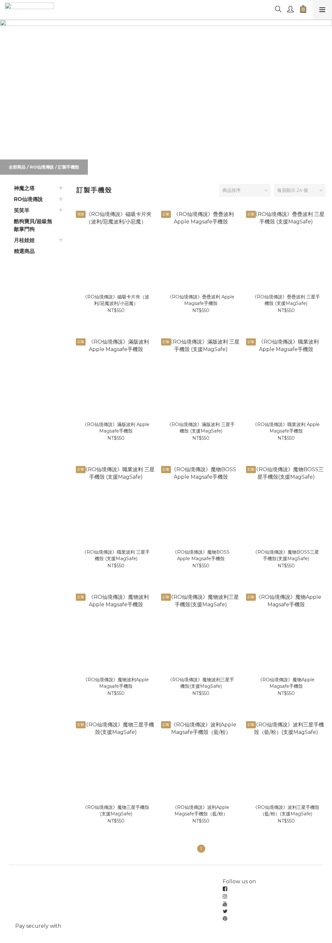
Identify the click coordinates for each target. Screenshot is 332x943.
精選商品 (24, 251)
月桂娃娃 (24, 240)
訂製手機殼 (68, 167)
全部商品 (17, 167)
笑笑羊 (22, 210)
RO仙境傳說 (42, 167)
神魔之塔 (24, 188)
